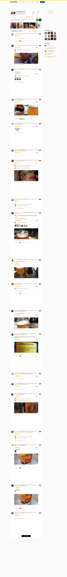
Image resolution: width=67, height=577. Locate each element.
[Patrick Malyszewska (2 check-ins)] (52, 38)
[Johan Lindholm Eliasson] (20, 293)
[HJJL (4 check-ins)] (52, 33)
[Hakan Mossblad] (22, 508)
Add (40, 20)
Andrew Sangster (17, 333)
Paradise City (25, 33)
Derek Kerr (16, 393)
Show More (22, 20)
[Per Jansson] (22, 119)
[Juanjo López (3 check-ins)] (48, 35)
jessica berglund (17, 484)
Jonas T (15, 283)
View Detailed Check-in (20, 38)
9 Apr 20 (15, 518)
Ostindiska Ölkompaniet (18, 100)
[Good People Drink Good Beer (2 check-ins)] (55, 35)
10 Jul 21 (15, 132)
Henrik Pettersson (17, 373)
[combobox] (51, 2)
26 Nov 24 (15, 64)
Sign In (37, 2)
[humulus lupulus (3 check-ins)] (45, 35)
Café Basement (18, 284)
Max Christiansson (17, 431)
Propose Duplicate (50, 12)
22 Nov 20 (15, 240)
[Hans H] (20, 119)
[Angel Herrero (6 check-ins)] (48, 33)
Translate (16, 217)
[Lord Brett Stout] (20, 41)
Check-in (37, 20)
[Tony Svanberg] (20, 468)
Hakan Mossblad (17, 444)
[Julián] (20, 242)
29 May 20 (15, 329)
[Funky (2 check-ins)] (55, 38)
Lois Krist (16, 45)
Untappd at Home (23, 334)
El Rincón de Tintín (22, 218)
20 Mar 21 (15, 155)
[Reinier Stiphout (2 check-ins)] (45, 38)
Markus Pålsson (17, 310)
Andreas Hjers (17, 160)
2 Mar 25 (15, 38)
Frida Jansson (17, 149)
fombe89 (16, 33)
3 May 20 (15, 465)
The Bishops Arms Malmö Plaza (23, 384)
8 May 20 (15, 440)
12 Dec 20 (15, 208)
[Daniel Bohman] (23, 119)
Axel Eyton (16, 383)
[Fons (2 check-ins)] (48, 38)
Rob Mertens (16, 69)
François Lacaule (17, 512)
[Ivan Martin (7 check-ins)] (45, 33)
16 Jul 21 (15, 116)
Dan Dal (15, 259)
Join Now (42, 2)
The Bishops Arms (20, 161)
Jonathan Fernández (18, 199)
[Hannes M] (20, 356)
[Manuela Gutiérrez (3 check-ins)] (52, 35)
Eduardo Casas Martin (18, 212)
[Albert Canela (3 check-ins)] (55, 33)
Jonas (15, 99)
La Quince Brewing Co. (21, 13)
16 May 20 (15, 353)
